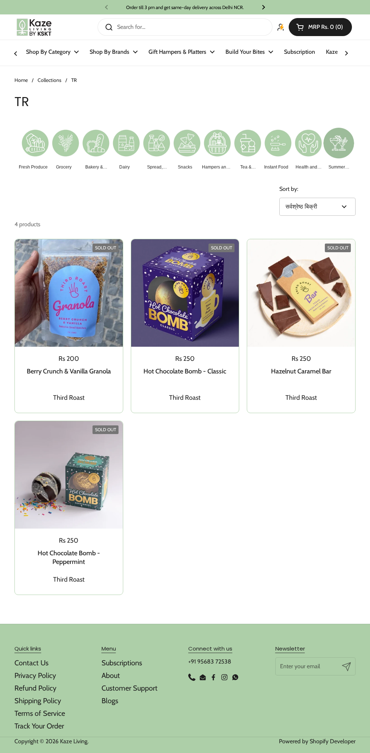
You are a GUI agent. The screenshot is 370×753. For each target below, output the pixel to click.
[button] (320, 27)
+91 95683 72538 (209, 661)
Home (21, 80)
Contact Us (31, 662)
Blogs (110, 700)
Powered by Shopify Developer (317, 741)
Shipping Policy (37, 700)
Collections (49, 80)
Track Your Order (39, 726)
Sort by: (288, 188)
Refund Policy (35, 688)
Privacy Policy (35, 675)
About (111, 675)
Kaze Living (73, 741)
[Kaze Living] (34, 27)
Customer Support (130, 688)
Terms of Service (39, 713)
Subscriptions (122, 662)
